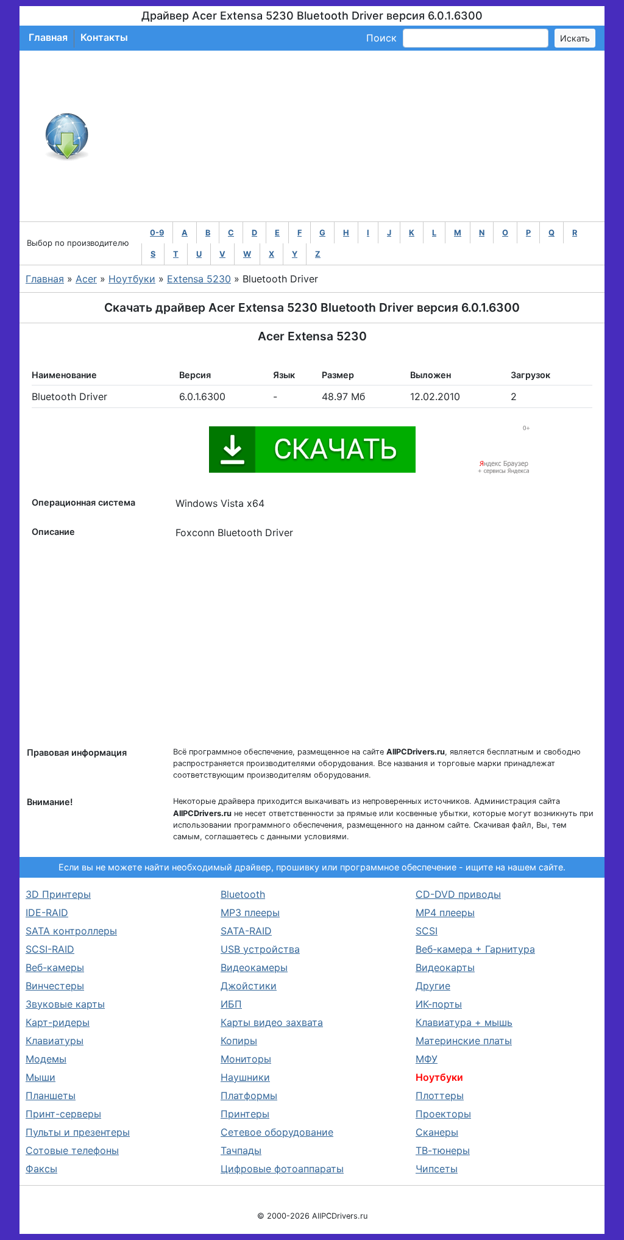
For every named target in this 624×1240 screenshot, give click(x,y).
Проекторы (443, 1114)
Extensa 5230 (199, 279)
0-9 (157, 232)
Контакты (104, 37)
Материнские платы (464, 1040)
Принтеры (245, 1114)
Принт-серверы (63, 1114)
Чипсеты (437, 1169)
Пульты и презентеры (78, 1132)
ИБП (231, 1004)
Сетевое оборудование (277, 1132)
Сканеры (437, 1132)
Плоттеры (440, 1095)
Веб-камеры (55, 967)
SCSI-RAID (50, 949)
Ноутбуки (131, 279)
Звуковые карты (65, 1004)
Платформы (249, 1095)
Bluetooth (243, 894)
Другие (433, 986)
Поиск (381, 38)
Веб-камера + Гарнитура (475, 949)
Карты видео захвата (272, 1022)
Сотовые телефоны (72, 1150)
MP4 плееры (445, 912)
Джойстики (249, 986)
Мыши (40, 1077)
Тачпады (241, 1150)
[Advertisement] (352, 136)
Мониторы (246, 1059)
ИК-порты (439, 1004)
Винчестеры (55, 986)
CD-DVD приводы (458, 894)
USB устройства (260, 949)
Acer (86, 279)
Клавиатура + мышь (464, 1022)
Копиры (239, 1040)
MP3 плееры (250, 912)
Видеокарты (445, 967)
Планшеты (51, 1095)
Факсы (41, 1169)
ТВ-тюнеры (443, 1150)
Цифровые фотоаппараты (282, 1169)
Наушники (245, 1077)
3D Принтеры (58, 894)
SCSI (427, 931)
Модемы (46, 1059)
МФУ (427, 1059)
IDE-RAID (47, 912)
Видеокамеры (254, 967)
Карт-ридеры (58, 1022)
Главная (48, 37)
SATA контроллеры (71, 931)
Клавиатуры (54, 1040)
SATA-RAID (246, 931)
